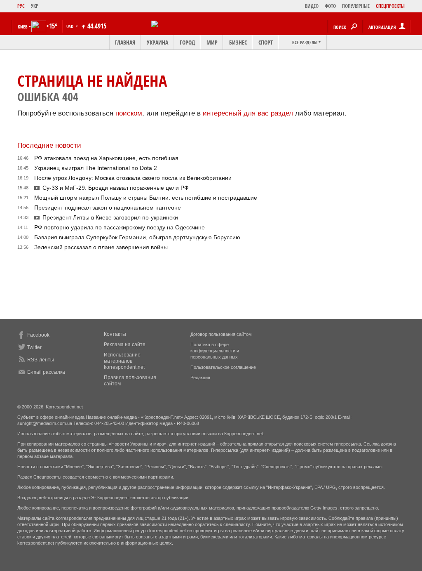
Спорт (265, 42)
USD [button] (70, 26)
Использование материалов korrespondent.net (124, 361)
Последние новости (49, 145)
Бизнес (238, 42)
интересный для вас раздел (248, 113)
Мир (212, 42)
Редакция (200, 377)
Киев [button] (23, 27)
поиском (128, 113)
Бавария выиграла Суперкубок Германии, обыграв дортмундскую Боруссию (137, 237)
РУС (21, 5)
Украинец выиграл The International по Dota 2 (95, 168)
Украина (157, 42)
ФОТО (330, 5)
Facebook (38, 335)
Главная (125, 42)
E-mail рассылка (46, 372)
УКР (34, 5)
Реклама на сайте (124, 344)
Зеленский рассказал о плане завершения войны (101, 247)
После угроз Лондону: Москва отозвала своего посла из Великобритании (133, 178)
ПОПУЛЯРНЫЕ (356, 5)
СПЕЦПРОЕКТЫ (390, 5)
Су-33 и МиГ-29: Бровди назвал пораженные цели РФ (115, 187)
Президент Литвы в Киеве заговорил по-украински (110, 217)
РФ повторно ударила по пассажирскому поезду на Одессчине (119, 227)
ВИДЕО (312, 5)
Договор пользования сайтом (221, 334)
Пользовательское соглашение (223, 367)
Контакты (115, 334)
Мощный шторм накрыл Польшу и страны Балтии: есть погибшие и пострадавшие (145, 197)
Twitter (34, 347)
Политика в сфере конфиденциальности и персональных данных (214, 350)
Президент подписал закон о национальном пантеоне (107, 207)
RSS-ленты (40, 360)
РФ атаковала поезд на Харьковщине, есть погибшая (106, 158)
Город (187, 42)
